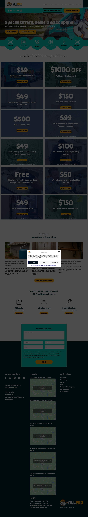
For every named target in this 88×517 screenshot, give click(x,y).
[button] (59, 252)
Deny (44, 262)
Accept (33, 262)
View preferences (54, 262)
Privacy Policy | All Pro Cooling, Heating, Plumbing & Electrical (46, 265)
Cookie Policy (33, 265)
